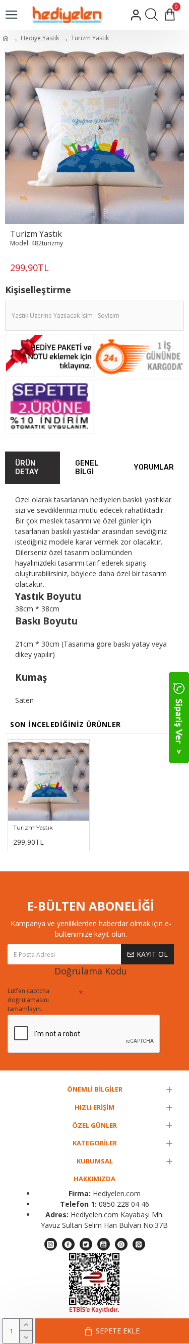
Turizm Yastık (33, 827)
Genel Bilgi (87, 468)
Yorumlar (154, 467)
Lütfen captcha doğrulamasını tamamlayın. (28, 1000)
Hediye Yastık (40, 38)
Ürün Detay (27, 468)
